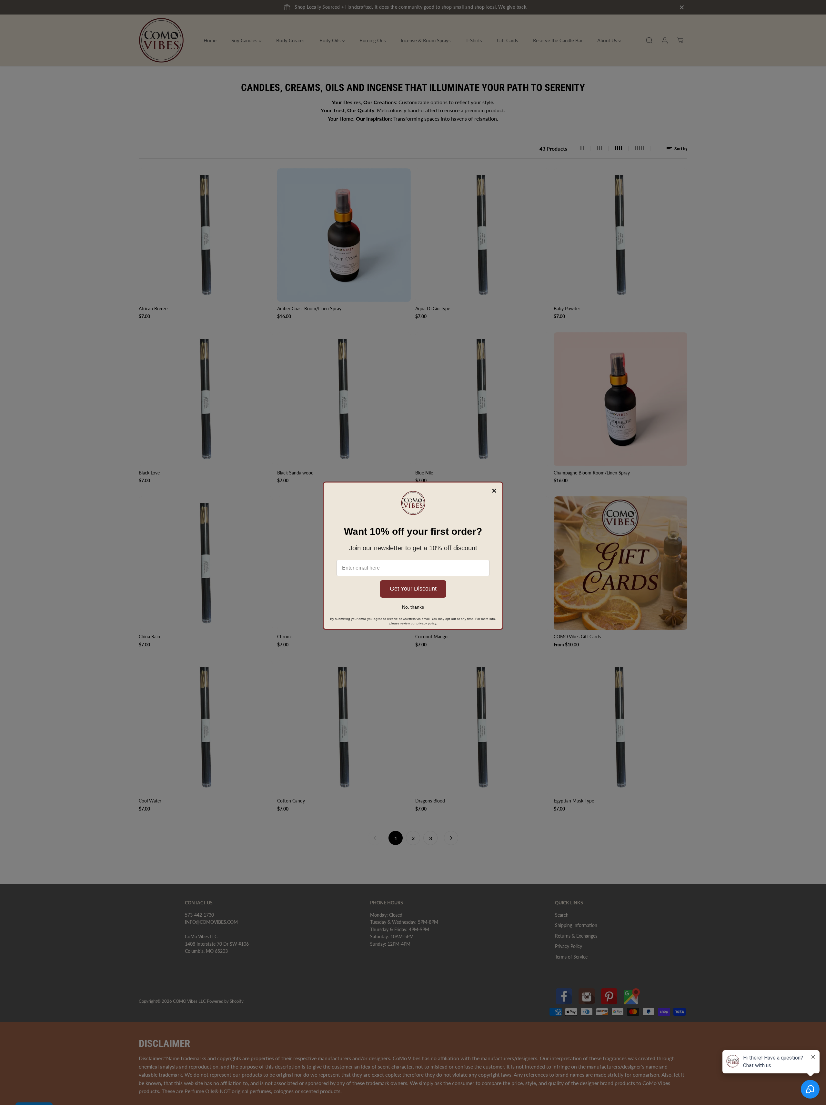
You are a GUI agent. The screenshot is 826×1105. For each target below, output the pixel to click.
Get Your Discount (413, 588)
